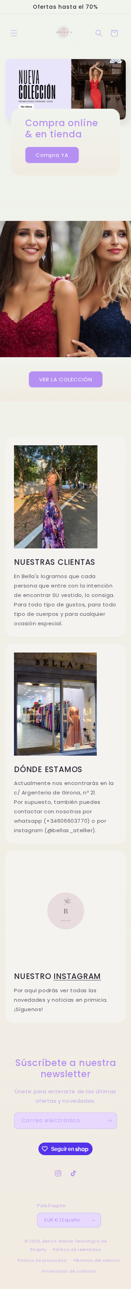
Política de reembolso (77, 1249)
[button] (14, 33)
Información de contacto (69, 1271)
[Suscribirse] (109, 1120)
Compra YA (52, 155)
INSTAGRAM (77, 976)
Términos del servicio (96, 1260)
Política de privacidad (41, 1260)
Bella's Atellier (58, 1241)
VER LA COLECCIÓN (65, 379)
